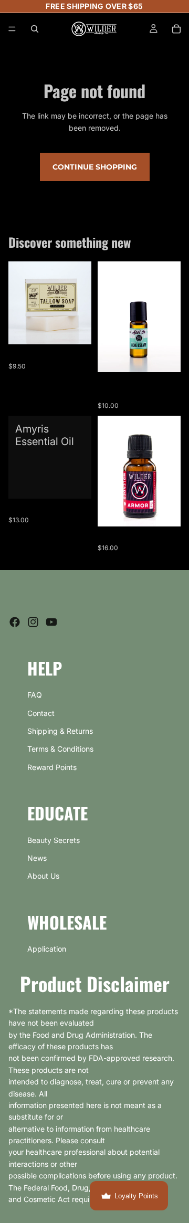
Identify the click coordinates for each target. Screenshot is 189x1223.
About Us (43, 875)
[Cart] (176, 28)
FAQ (34, 694)
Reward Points (52, 767)
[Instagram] (33, 622)
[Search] (34, 28)
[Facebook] (14, 622)
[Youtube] (51, 622)
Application (46, 948)
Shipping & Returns (60, 730)
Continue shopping (94, 167)
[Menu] (12, 29)
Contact (41, 713)
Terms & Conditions (60, 748)
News (37, 857)
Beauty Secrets (53, 840)
